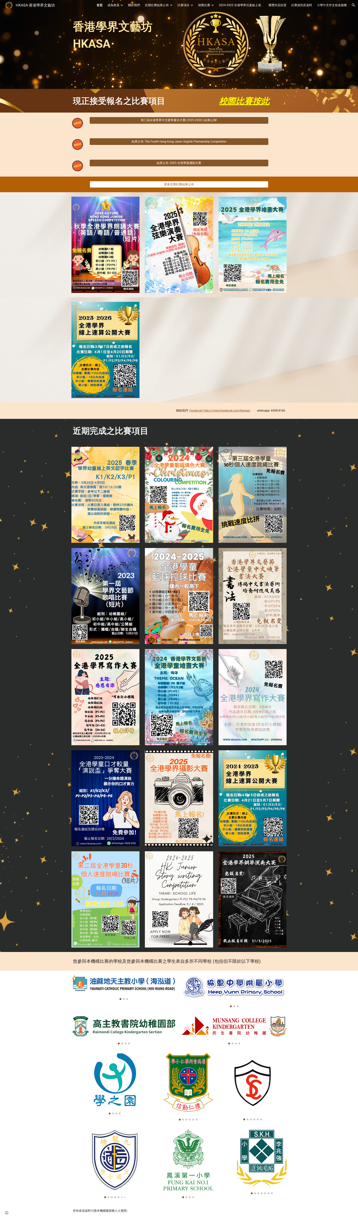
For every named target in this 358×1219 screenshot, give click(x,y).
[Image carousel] (123, 987)
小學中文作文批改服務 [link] (332, 5)
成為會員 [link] (113, 5)
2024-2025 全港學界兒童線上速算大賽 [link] (241, 5)
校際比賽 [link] (204, 5)
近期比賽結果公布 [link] (157, 5)
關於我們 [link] (134, 5)
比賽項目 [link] (183, 5)
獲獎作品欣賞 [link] (277, 5)
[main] (123, 32)
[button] (353, 5)
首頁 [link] (100, 5)
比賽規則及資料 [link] (301, 5)
